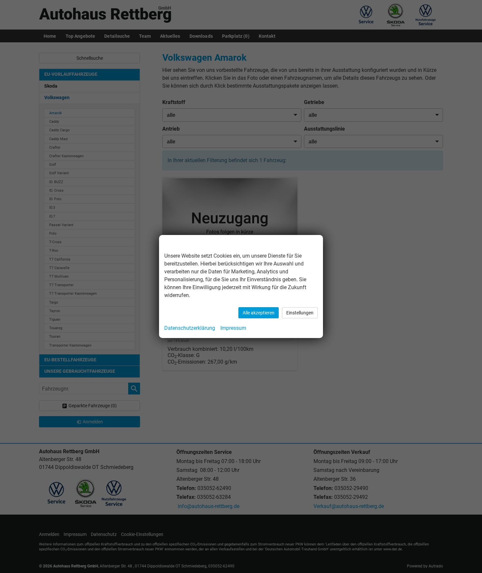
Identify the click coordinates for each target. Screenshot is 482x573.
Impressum (233, 328)
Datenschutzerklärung (189, 328)
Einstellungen (299, 312)
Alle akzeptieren (258, 312)
